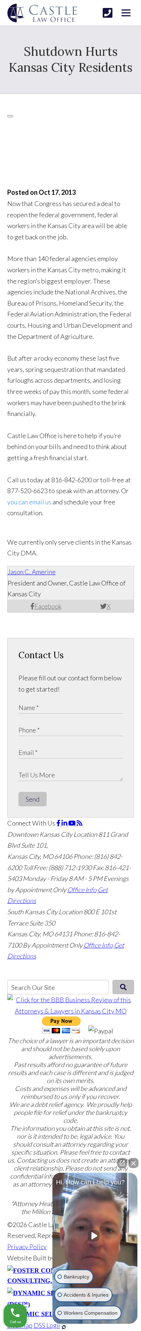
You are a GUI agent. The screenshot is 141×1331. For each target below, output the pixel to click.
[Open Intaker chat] (64, 1327)
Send (32, 799)
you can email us (29, 502)
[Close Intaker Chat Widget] (133, 1163)
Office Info (82, 890)
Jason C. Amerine (32, 572)
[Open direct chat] (122, 1163)
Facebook (47, 606)
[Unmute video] (95, 1236)
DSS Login (48, 1325)
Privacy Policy (27, 1247)
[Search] (123, 987)
